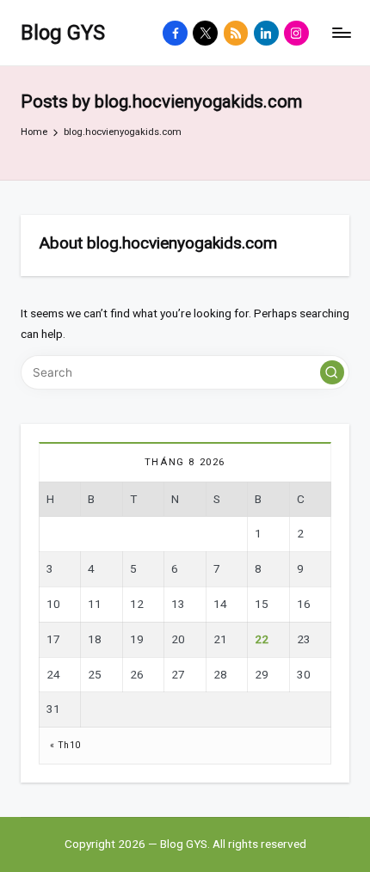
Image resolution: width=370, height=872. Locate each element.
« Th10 (65, 745)
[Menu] (340, 33)
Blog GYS (63, 32)
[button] (332, 372)
